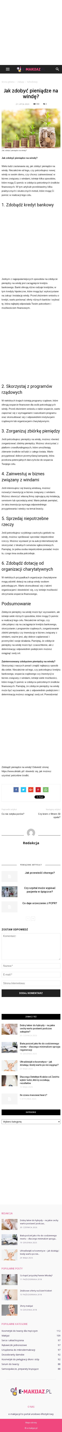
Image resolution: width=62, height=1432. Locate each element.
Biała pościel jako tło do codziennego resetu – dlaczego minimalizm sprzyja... (38, 1237)
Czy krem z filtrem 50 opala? (49, 816)
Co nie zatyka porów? (13, 814)
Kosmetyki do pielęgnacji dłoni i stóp (20, 1359)
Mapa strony (31, 1422)
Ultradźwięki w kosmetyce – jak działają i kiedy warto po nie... (39, 1252)
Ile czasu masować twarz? (33, 1095)
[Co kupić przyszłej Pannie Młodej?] (9, 1279)
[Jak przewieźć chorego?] (9, 876)
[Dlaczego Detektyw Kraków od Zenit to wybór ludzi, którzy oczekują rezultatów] (9, 1080)
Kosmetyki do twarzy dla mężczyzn (20, 1330)
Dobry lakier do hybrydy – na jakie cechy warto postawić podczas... (39, 1222)
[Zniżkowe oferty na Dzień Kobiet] (9, 1294)
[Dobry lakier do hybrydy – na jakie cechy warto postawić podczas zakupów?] (9, 1029)
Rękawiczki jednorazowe (14, 1345)
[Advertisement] (31, 32)
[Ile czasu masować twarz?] (9, 1098)
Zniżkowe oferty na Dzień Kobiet (36, 1291)
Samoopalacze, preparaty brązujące (20, 1368)
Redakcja (31, 842)
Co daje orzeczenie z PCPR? (39, 903)
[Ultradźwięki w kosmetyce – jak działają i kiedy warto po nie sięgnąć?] (9, 1065)
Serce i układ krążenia (13, 1340)
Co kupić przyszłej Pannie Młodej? (36, 1275)
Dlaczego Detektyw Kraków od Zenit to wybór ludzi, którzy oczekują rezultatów (39, 1080)
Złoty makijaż (26, 1306)
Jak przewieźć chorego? (40, 872)
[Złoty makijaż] (9, 1310)
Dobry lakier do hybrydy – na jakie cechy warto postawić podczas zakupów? (37, 1028)
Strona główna (8, 82)
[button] (57, 69)
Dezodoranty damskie (13, 1354)
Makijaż (6, 1335)
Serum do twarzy (10, 1364)
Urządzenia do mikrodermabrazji (18, 1349)
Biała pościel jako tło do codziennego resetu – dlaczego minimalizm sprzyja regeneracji (40, 1046)
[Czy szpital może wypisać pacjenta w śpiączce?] (9, 891)
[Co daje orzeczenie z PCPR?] (9, 906)
